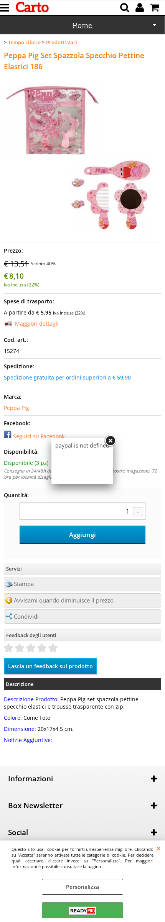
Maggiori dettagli (37, 323)
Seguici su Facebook (38, 436)
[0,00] (155, 8)
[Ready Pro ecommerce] (82, 911)
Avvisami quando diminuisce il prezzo (64, 600)
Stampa (24, 584)
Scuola (82, 26)
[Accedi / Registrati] (140, 8)
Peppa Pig (16, 407)
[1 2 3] (82, 512)
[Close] (110, 441)
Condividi (26, 616)
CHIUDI (158, 848)
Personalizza (82, 886)
